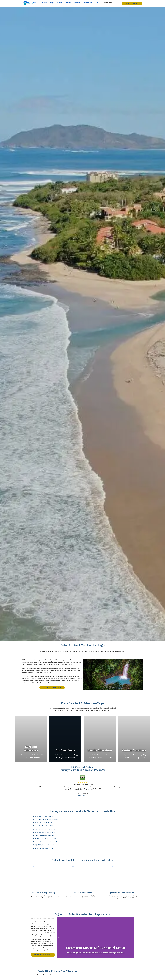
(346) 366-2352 (110, 3)
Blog (97, 2)
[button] (37, 786)
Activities (77, 2)
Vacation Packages (48, 2)
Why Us (68, 2)
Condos (59, 2)
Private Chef (88, 2)
